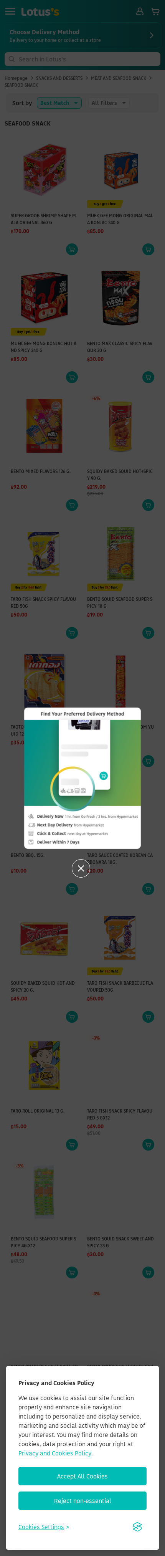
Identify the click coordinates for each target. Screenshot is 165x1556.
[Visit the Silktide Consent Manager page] (137, 1527)
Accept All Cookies (82, 1476)
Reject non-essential (82, 1501)
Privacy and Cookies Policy (54, 1453)
